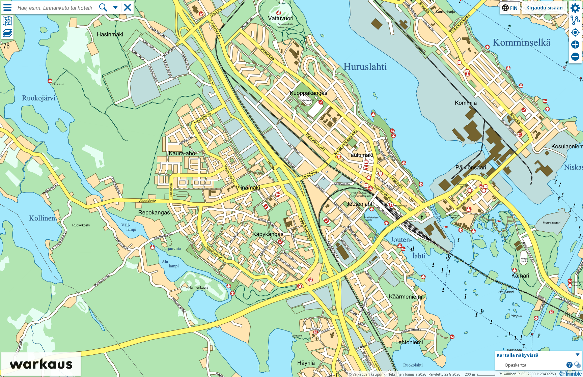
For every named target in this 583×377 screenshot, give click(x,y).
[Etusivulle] (41, 371)
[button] (538, 355)
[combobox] (58, 8)
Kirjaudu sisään (544, 7)
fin (514, 8)
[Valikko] (7, 7)
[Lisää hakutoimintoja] (115, 7)
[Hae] (103, 7)
